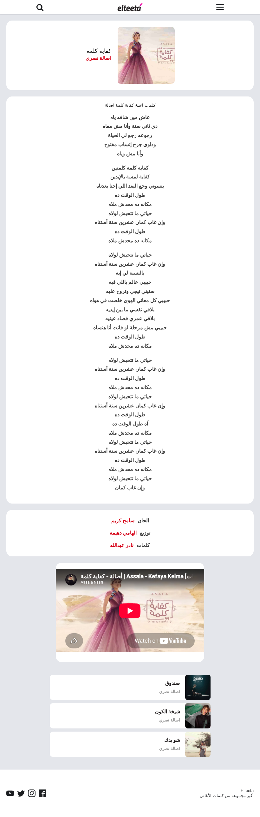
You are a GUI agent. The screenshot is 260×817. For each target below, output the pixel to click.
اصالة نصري (98, 58)
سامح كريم (122, 520)
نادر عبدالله (121, 545)
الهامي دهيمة (123, 532)
